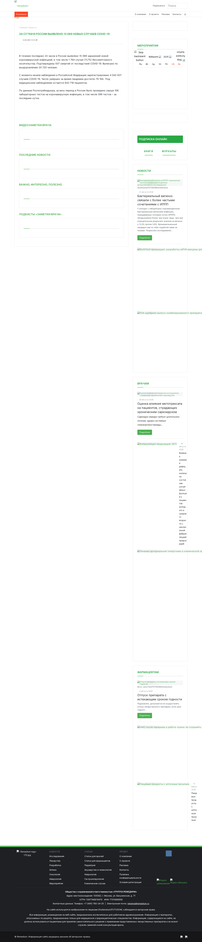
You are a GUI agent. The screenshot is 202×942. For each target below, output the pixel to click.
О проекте (154, 14)
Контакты (177, 14)
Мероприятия (56, 883)
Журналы (169, 151)
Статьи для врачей (94, 856)
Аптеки (52, 870)
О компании (140, 14)
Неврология (55, 879)
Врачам (143, 383)
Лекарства (54, 861)
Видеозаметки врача (35, 125)
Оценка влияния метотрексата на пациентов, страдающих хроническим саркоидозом (159, 408)
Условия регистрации (130, 882)
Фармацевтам (148, 672)
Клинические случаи (94, 883)
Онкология (54, 874)
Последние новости (34, 154)
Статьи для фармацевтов (97, 861)
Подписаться (159, 6)
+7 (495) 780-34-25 (94, 903)
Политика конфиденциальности (130, 876)
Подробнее (144, 237)
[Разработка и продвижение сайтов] (180, 936)
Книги (148, 151)
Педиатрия (89, 865)
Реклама (166, 14)
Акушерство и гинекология (98, 870)
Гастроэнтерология (94, 879)
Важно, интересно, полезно (40, 184)
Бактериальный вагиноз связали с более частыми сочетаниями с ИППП (156, 200)
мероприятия (147, 45)
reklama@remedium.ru (138, 903)
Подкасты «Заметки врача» (40, 214)
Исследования (56, 856)
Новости (144, 170)
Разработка (55, 865)
